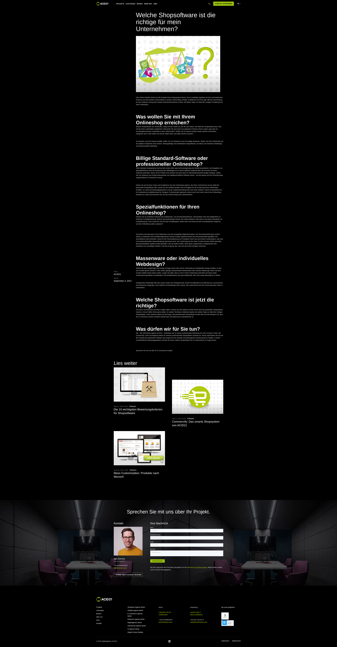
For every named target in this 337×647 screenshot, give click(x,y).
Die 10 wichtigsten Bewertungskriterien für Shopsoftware (138, 411)
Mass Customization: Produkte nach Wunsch (136, 475)
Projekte (120, 4)
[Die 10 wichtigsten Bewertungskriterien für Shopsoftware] (139, 386)
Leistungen (130, 4)
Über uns (148, 4)
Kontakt (99, 623)
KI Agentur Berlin (133, 629)
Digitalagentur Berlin (135, 622)
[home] (102, 4)
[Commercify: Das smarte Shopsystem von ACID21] (197, 398)
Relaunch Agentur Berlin (136, 619)
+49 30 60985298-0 (121, 565)
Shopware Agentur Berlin (136, 607)
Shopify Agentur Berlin (135, 610)
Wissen (140, 4)
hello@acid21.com (120, 568)
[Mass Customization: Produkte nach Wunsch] (139, 450)
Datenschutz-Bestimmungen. (197, 567)
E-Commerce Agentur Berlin (135, 615)
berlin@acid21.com (165, 622)
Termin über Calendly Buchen (128, 575)
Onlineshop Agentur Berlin (137, 626)
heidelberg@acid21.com (198, 622)
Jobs (155, 4)
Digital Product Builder (135, 632)
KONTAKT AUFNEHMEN (223, 3)
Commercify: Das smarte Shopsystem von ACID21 (195, 423)
